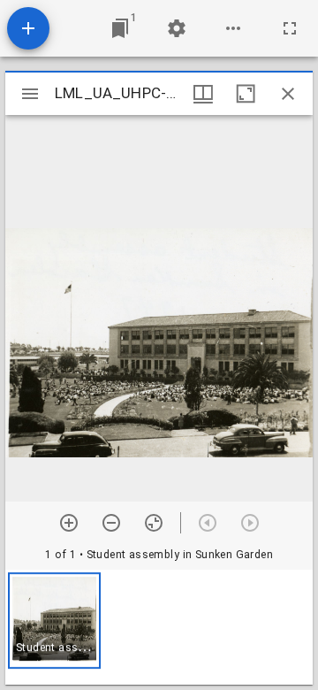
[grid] (159, 627)
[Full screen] (290, 28)
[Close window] (288, 94)
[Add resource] (28, 28)
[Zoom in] (69, 523)
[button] (54, 620)
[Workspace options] (233, 28)
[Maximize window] (245, 94)
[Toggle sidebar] (30, 94)
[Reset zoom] (153, 523)
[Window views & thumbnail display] (203, 94)
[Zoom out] (111, 523)
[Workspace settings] (176, 28)
